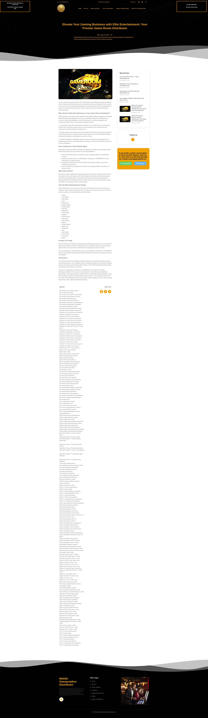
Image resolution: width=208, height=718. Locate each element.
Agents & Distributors (138, 8)
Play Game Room (108, 8)
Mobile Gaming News (122, 8)
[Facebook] (132, 139)
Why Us (86, 8)
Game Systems (95, 8)
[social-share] (101, 291)
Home (79, 8)
